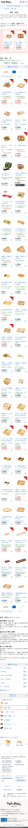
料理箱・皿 (12, 695)
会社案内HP (17, 809)
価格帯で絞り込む (13, 67)
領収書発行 (19, 789)
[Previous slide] (2, 41)
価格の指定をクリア (5, 690)
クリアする (21, 63)
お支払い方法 (7, 789)
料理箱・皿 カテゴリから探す (9, 737)
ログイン (7, 786)
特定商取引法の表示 (19, 825)
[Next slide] (25, 41)
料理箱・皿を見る (7, 699)
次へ (20, 76)
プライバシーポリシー (9, 825)
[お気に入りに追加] (12, 49)
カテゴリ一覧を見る (14, 6)
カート (19, 786)
